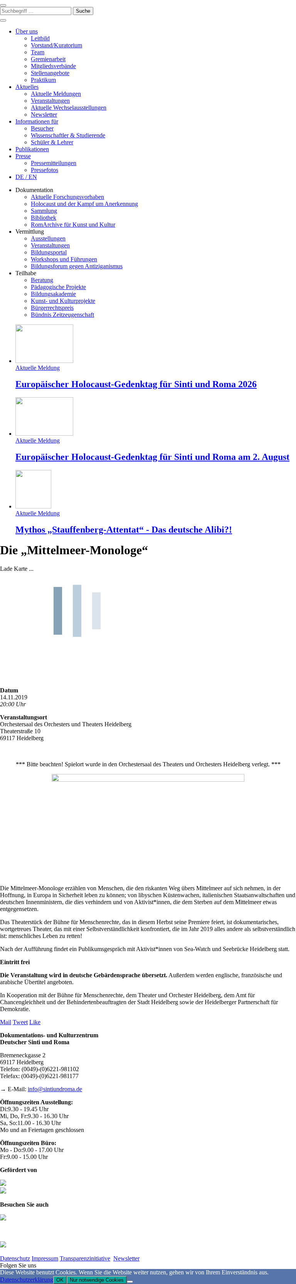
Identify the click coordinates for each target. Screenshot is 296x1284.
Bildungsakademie (53, 294)
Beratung (42, 280)
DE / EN (26, 177)
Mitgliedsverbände (53, 66)
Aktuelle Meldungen (56, 93)
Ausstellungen (48, 238)
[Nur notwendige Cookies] (130, 1282)
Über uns (26, 31)
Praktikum (43, 80)
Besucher (42, 128)
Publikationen (32, 149)
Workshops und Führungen (64, 259)
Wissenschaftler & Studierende (68, 135)
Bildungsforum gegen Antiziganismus (77, 266)
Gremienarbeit (48, 59)
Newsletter (44, 114)
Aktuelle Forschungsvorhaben (67, 197)
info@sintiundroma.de (55, 1089)
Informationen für (36, 121)
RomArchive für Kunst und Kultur (73, 224)
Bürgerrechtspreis (52, 307)
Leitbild (40, 38)
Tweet (20, 1022)
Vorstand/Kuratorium (56, 45)
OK (60, 1280)
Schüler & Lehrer (52, 142)
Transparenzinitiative (85, 1258)
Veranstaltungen (50, 100)
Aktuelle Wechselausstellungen (68, 107)
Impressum (45, 1258)
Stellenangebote (50, 73)
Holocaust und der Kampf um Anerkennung (84, 204)
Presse (23, 156)
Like (34, 1022)
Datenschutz (15, 1258)
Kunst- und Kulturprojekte (63, 301)
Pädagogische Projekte (58, 287)
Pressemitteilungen (53, 163)
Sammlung (44, 210)
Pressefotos (44, 170)
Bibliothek (43, 217)
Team (37, 52)
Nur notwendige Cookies (97, 1280)
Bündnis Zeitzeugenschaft (62, 314)
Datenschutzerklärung (26, 1279)
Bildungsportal (49, 252)
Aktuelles (27, 87)
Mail (5, 1022)
